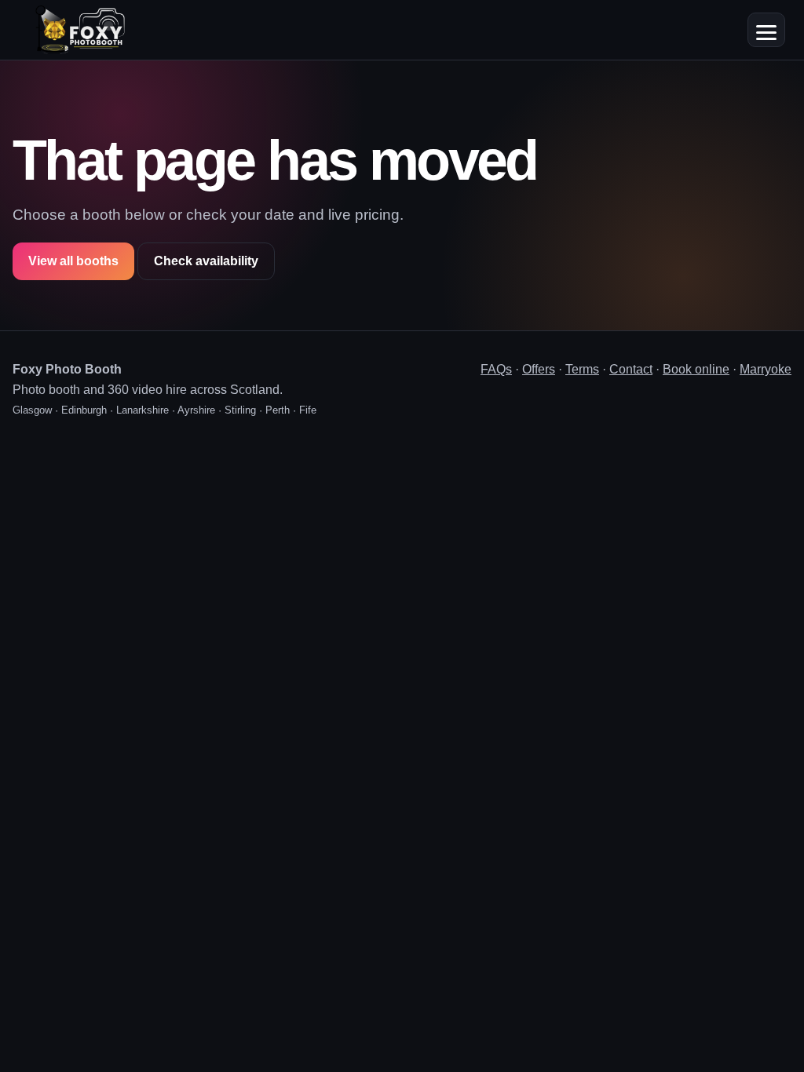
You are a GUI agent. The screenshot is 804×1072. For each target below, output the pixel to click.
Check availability (206, 261)
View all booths (73, 261)
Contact (630, 369)
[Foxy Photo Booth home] (80, 29)
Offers (538, 369)
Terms (582, 369)
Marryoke (765, 369)
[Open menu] (766, 30)
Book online (696, 369)
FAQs (496, 369)
